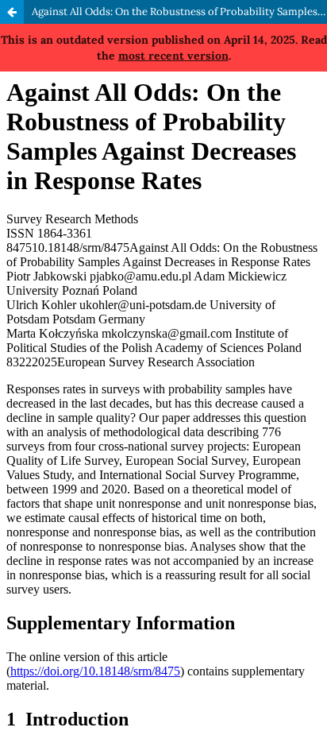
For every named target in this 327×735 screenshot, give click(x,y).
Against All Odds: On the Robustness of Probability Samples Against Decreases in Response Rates (179, 11)
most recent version (173, 55)
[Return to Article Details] (12, 12)
